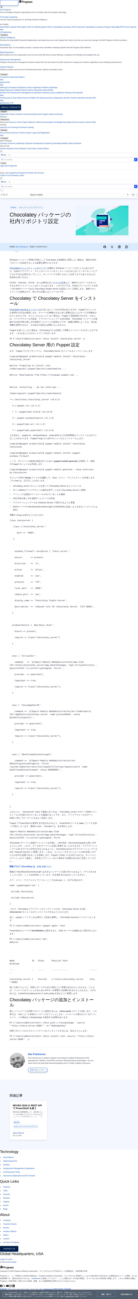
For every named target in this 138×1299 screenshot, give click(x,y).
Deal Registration (25, 134)
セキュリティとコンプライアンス (30, 207)
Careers (40, 149)
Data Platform (5, 27)
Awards (6, 1228)
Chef (8, 93)
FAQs (94, 122)
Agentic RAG (16, 27)
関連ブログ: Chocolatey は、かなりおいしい (31, 866)
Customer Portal (21, 114)
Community (58, 114)
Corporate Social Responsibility (55, 143)
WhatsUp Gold (70, 93)
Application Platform (41, 87)
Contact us (9, 1249)
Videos (38, 122)
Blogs (69, 122)
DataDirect (22, 87)
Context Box (80, 27)
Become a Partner (18, 133)
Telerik (23, 90)
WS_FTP (9, 103)
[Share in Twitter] (112, 247)
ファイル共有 (59, 283)
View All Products (10, 107)
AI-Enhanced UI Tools (8, 98)
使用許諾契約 (58, 1289)
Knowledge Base (60, 122)
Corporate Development (34, 143)
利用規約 (3, 1289)
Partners (4, 130)
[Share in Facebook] (105, 247)
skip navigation (9, 3)
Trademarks (36, 1278)
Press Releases (20, 149)
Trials (5, 1191)
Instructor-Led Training (8, 127)
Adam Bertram (18, 1133)
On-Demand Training (26, 127)
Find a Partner (5, 133)
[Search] (1, 151)
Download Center (35, 114)
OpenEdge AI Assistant (95, 27)
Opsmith (68, 28)
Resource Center (15, 122)
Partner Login (31, 133)
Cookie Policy (69, 1296)
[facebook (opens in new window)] (1, 1287)
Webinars (31, 122)
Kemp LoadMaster (57, 93)
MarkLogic (4, 87)
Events (74, 122)
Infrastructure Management (10, 60)
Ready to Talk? (18, 175)
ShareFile (38, 90)
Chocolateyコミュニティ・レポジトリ (27, 268)
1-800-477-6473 (6, 175)
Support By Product (7, 114)
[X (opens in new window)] (4, 1287)
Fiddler (32, 98)
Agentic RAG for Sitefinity (31, 27)
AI (1, 7)
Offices (46, 149)
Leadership (20, 143)
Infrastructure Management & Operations (26, 93)
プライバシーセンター (16, 1289)
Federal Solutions (6, 67)
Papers (25, 122)
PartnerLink (23, 173)
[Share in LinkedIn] (119, 247)
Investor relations (9, 1231)
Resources (5, 119)
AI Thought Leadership (8, 17)
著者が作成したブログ (37, 1070)
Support (4, 111)
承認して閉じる (106, 1294)
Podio (44, 90)
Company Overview (7, 143)
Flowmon (46, 93)
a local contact (10, 1262)
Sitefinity (17, 90)
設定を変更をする (126, 1294)
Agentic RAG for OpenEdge (51, 27)
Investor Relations (7, 149)
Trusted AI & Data (7, 77)
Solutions (4, 35)
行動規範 (67, 1289)
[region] (69, 1294)
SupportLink (14, 173)
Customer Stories (84, 122)
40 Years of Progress (11, 1242)
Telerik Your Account (36, 173)
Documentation (47, 122)
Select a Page (36, 195)
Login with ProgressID (8, 166)
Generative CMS (69, 27)
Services (3, 117)
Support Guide (47, 114)
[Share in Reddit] (126, 247)
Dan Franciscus (22, 247)
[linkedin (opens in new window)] (13, 1287)
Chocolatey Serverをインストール (25, 310)
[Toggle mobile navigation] (2, 190)
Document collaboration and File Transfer (61, 98)
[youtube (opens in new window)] (7, 1287)
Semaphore (12, 87)
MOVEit (50, 90)
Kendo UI (30, 90)
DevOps (3, 93)
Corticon (29, 87)
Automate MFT (48, 99)
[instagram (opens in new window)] (10, 1287)
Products (4, 74)
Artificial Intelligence (7, 38)
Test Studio (40, 98)
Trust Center (31, 149)
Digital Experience (7, 52)
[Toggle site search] (1, 178)
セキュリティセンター (34, 1289)
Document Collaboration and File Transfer (19, 1176)
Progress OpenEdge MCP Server (116, 27)
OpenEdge (53, 87)
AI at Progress (5, 10)
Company (4, 138)
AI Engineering (5, 32)
